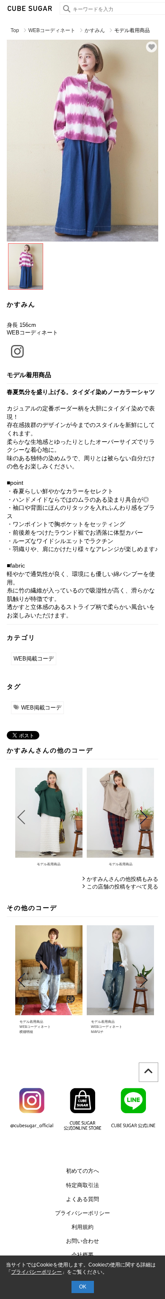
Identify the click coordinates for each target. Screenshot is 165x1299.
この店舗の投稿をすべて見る (122, 886)
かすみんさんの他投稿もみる (122, 879)
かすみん (95, 30)
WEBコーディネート (51, 30)
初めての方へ (82, 1171)
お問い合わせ (82, 1241)
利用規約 (83, 1227)
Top (15, 30)
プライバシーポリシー (82, 1213)
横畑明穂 (26, 1032)
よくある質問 (82, 1199)
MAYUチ (97, 1032)
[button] (21, 817)
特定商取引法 (82, 1185)
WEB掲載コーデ (34, 658)
